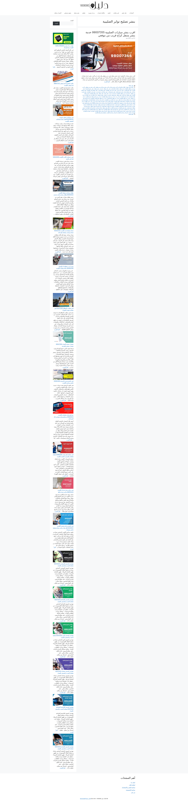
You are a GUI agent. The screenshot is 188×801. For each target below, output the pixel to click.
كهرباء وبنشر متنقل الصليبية (101, 111)
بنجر (110, 88)
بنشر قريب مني (112, 93)
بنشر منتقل (119, 95)
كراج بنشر (121, 109)
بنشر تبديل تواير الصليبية (111, 90)
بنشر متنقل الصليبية (94, 93)
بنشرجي (109, 95)
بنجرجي (101, 88)
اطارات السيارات (121, 87)
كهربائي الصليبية (86, 111)
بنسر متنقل (96, 88)
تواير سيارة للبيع (88, 103)
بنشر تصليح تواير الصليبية (92, 90)
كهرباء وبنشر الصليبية (120, 111)
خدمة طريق (129, 107)
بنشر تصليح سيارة (127, 92)
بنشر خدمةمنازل (111, 92)
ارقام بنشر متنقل (129, 87)
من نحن (133, 792)
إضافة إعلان (132, 785)
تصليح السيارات (91, 99)
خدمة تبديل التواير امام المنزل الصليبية (123, 106)
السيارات (131, 13)
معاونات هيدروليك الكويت (100, 112)
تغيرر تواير (92, 101)
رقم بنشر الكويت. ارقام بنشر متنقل (110, 107)
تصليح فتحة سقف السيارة (119, 101)
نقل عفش (124, 13)
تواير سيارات (104, 103)
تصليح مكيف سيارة (109, 101)
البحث (71, 20)
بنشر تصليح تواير (101, 90)
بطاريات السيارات (115, 88)
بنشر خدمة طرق (119, 92)
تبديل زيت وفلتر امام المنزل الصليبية (98, 98)
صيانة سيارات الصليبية (90, 107)
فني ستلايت (116, 13)
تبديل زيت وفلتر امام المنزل (113, 98)
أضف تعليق (131, 114)
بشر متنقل (121, 88)
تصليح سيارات (85, 99)
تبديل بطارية (88, 95)
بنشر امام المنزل (128, 90)
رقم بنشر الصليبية (122, 107)
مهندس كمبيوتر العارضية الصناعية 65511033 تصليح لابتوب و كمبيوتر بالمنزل (64, 709)
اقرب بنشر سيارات (113, 87)
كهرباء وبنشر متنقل (111, 111)
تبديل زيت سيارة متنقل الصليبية (108, 96)
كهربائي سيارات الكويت (112, 112)
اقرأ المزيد (107, 81)
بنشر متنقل (76, 13)
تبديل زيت (118, 96)
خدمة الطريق (123, 104)
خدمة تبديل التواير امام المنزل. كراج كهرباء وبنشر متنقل (102, 106)
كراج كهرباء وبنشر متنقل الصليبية (111, 109)
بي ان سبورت (91, 13)
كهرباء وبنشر (128, 111)
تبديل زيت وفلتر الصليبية (125, 98)
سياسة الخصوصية (130, 790)
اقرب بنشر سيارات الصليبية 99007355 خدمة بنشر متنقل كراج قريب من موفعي (110, 34)
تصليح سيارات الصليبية (130, 101)
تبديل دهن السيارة (124, 96)
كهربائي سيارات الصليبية (122, 112)
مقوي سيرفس (67, 13)
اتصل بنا (133, 782)
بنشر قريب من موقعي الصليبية (123, 93)
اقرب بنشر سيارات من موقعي (102, 87)
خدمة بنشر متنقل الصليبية (92, 104)
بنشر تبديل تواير (120, 90)
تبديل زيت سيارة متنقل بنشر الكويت (93, 96)
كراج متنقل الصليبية (93, 109)
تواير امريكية (129, 103)
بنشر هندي (114, 95)
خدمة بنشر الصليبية (110, 104)
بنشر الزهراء (88, 88)
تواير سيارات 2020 (96, 103)
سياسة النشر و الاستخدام (128, 787)
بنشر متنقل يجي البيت (127, 95)
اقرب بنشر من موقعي (90, 87)
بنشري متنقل (100, 95)
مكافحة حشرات (101, 13)
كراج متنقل (100, 109)
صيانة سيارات (99, 107)
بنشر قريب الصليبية (91, 92)
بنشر (93, 88)
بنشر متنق (106, 93)
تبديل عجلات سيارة (127, 99)
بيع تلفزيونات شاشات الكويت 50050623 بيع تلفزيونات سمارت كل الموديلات (63, 416)
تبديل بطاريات (94, 95)
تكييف (109, 13)
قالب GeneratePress (85, 798)
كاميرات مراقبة (57, 13)
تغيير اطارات (87, 101)
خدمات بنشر (129, 104)
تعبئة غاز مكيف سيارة (100, 101)
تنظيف (83, 13)
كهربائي (92, 111)
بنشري (105, 95)
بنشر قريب (98, 92)
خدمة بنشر (117, 104)
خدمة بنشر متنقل (102, 104)
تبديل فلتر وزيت (119, 99)
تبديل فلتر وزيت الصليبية (110, 99)
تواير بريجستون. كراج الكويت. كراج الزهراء (116, 103)
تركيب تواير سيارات (100, 99)
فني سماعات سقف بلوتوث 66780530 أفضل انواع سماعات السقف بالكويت (64, 119)
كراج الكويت (126, 109)
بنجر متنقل (106, 88)
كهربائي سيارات (131, 112)
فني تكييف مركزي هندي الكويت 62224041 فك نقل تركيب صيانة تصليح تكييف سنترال (63, 527)
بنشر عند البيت (104, 92)
